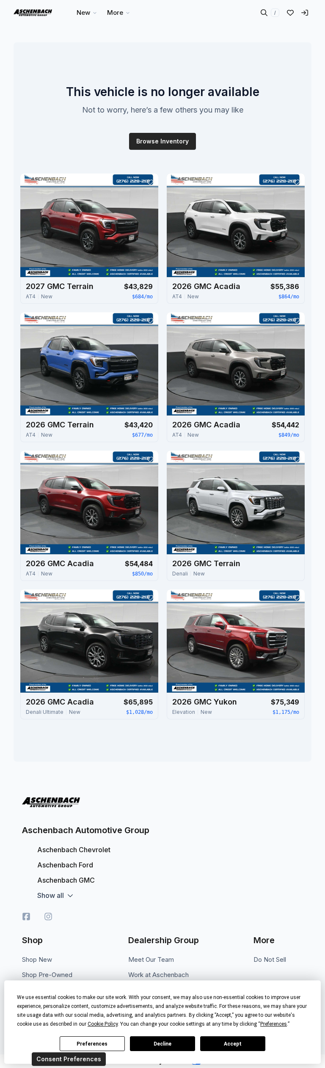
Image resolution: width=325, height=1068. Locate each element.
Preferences (92, 1044)
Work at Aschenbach (158, 975)
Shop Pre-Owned (47, 975)
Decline (162, 1044)
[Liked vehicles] (290, 12)
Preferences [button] (273, 1024)
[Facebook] (26, 916)
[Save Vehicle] (149, 182)
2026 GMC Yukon (204, 701)
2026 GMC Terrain (60, 424)
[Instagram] (48, 916)
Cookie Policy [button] (103, 1024)
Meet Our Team (151, 959)
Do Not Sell (269, 959)
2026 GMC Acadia (206, 286)
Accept (233, 1044)
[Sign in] (304, 12)
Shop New (37, 959)
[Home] (33, 12)
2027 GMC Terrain (60, 286)
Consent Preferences (68, 1058)
